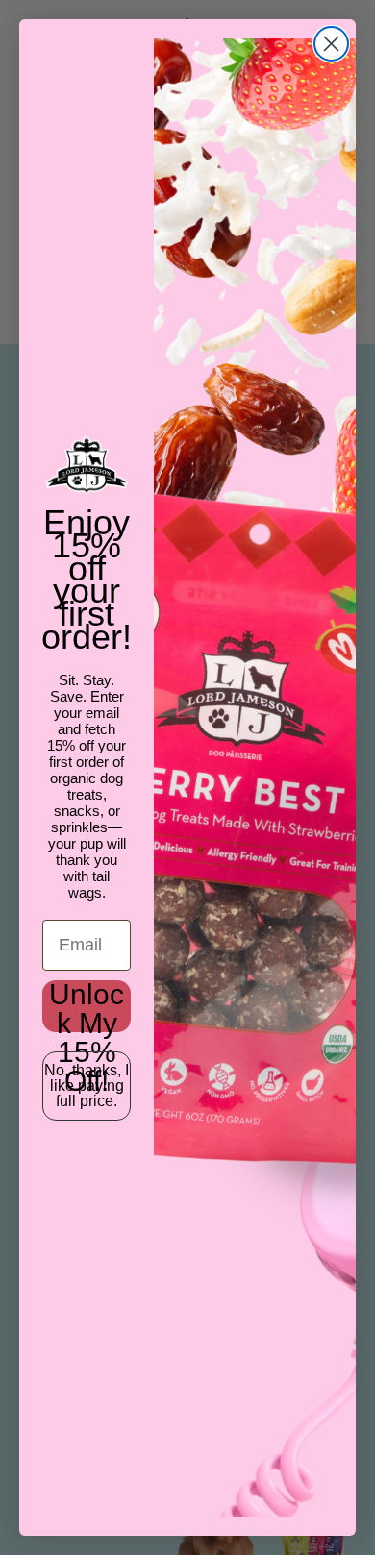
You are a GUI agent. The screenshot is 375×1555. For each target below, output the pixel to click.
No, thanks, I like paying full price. (86, 1085)
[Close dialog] (331, 44)
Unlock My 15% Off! (86, 1006)
